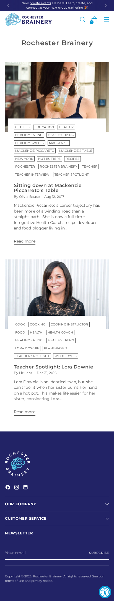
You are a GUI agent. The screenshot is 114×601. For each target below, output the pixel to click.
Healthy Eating (29, 135)
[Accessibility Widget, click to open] (105, 592)
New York (24, 159)
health (36, 332)
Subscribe (99, 553)
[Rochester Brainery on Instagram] (17, 488)
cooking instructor (69, 324)
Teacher (89, 166)
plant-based (55, 348)
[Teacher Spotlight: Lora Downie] (57, 294)
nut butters (49, 159)
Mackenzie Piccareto (34, 151)
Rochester (25, 166)
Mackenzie (58, 143)
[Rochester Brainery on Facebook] (8, 488)
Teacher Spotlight (72, 174)
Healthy (66, 127)
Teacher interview (32, 174)
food (20, 332)
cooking (38, 324)
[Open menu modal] (106, 19)
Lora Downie (27, 348)
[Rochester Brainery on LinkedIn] (26, 488)
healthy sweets (29, 143)
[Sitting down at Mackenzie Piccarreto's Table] (57, 97)
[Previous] (8, 5)
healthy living (61, 340)
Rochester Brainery (58, 166)
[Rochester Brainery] (28, 19)
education (44, 127)
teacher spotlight (32, 356)
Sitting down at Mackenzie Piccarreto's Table (48, 188)
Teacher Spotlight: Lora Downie (53, 367)
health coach (60, 332)
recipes (72, 159)
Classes (22, 127)
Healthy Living (61, 135)
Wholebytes (66, 356)
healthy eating (29, 340)
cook (20, 324)
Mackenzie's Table (75, 151)
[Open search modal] (82, 19)
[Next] (106, 5)
